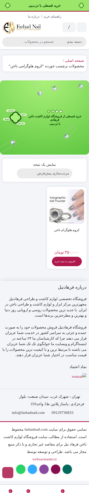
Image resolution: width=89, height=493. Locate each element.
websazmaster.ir (44, 459)
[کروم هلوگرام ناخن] (66, 206)
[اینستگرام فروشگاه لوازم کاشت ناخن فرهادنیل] (7, 472)
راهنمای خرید (52, 16)
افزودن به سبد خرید (65, 261)
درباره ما (34, 16)
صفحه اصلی (74, 61)
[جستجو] (6, 42)
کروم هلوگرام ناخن (66, 230)
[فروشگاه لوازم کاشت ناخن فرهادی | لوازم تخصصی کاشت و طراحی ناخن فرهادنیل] (22, 27)
